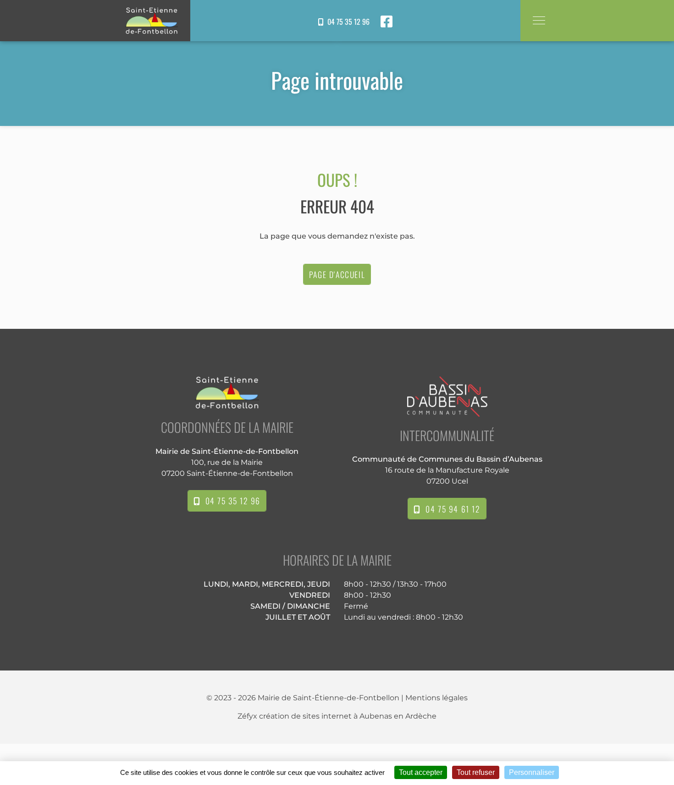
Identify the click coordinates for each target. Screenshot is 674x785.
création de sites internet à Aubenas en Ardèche (347, 716)
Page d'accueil (337, 274)
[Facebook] (386, 21)
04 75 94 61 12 (450, 509)
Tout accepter (420, 772)
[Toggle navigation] (538, 20)
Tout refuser (476, 772)
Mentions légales (436, 697)
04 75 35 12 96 (347, 21)
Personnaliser (531, 772)
